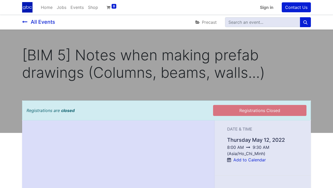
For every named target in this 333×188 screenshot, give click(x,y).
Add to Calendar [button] (249, 159)
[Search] (305, 22)
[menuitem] (47, 7)
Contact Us (296, 7)
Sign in (266, 7)
